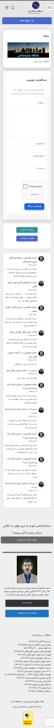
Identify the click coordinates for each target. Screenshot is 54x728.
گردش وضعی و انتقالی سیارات (38, 678)
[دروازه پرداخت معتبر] (28, 724)
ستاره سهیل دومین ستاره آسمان (37, 661)
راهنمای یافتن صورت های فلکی (37, 651)
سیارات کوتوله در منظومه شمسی (36, 668)
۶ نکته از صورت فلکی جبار (17, 370)
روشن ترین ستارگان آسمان (39, 645)
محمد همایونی (30, 258)
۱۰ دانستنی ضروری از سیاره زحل (37, 671)
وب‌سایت (40, 168)
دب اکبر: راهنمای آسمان (40, 658)
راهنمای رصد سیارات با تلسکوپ (37, 664)
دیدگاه (41, 103)
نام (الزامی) (39, 143)
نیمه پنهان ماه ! (44, 688)
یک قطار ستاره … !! (42, 648)
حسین (34, 370)
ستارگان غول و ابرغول (41, 684)
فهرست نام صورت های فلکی (39, 655)
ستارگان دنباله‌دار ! (43, 691)
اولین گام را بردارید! (27, 540)
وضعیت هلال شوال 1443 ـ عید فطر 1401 (32, 674)
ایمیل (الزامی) (38, 156)
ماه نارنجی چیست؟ (42, 681)
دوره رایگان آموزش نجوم (20, 332)
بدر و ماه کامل (45, 641)
